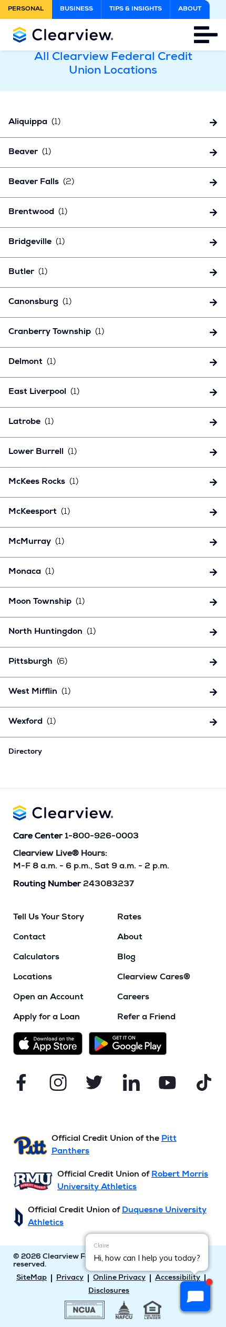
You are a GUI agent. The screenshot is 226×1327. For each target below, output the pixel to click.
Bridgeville (36, 242)
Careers (133, 998)
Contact (29, 938)
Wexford (32, 722)
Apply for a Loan (46, 1018)
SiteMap (31, 1278)
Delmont (32, 362)
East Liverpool (43, 392)
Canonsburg (39, 302)
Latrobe (31, 422)
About (189, 9)
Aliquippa (34, 122)
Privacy (70, 1278)
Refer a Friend (146, 1018)
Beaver (29, 152)
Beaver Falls (41, 182)
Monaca (31, 572)
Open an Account (48, 998)
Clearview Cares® (153, 978)
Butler (27, 272)
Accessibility (177, 1278)
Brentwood (37, 212)
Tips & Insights (135, 9)
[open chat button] (195, 1296)
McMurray (36, 542)
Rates (129, 918)
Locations (32, 978)
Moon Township (46, 602)
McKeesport (39, 512)
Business (76, 9)
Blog (126, 958)
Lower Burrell (42, 452)
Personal (26, 9)
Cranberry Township (56, 332)
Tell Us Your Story (48, 918)
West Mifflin (39, 692)
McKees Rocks (43, 482)
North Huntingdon (52, 632)
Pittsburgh (37, 662)
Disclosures (108, 1291)
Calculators (36, 958)
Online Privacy (119, 1278)
